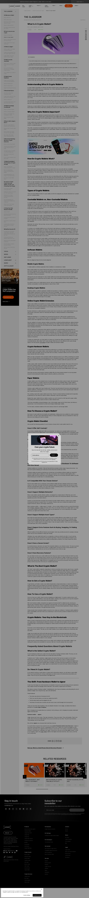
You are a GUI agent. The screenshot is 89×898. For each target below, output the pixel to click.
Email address (36, 455)
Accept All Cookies (37, 895)
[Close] (41, 889)
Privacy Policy (51, 461)
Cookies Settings (26, 895)
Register (53, 455)
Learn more (53, 459)
